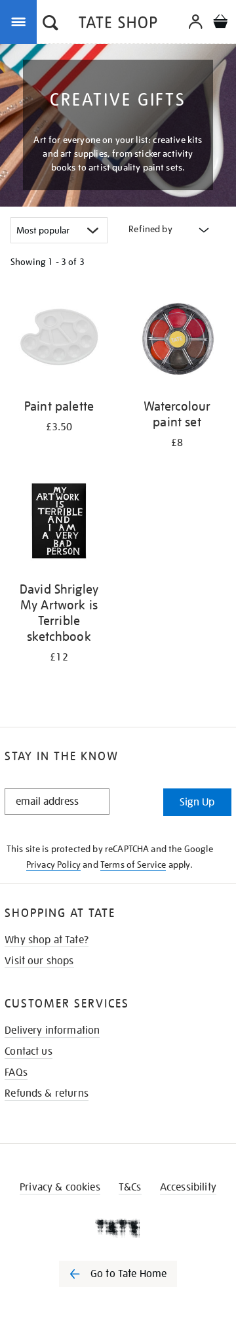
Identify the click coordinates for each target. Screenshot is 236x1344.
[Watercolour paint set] (177, 340)
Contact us (28, 1051)
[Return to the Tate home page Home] (118, 24)
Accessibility (188, 1187)
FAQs (16, 1072)
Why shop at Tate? (46, 940)
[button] (50, 24)
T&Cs (130, 1187)
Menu (21, 21)
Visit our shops (39, 960)
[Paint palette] (59, 340)
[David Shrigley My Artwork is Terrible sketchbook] (59, 523)
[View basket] (220, 23)
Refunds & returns (46, 1093)
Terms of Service (133, 864)
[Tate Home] (118, 1228)
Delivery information (52, 1030)
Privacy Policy (53, 864)
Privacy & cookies (60, 1187)
